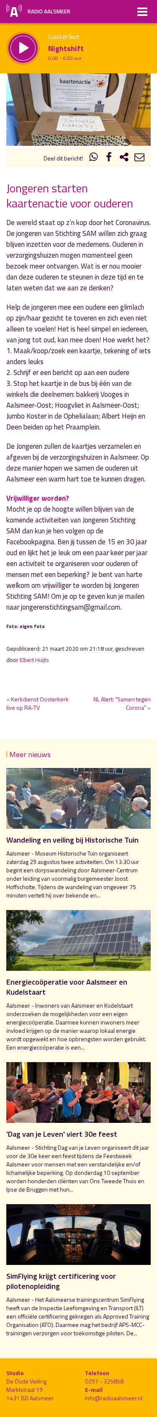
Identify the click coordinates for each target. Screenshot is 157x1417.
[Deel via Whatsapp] (94, 158)
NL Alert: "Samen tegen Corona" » (122, 703)
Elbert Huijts (34, 660)
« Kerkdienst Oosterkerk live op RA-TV (37, 703)
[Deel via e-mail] (139, 158)
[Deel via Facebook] (109, 158)
